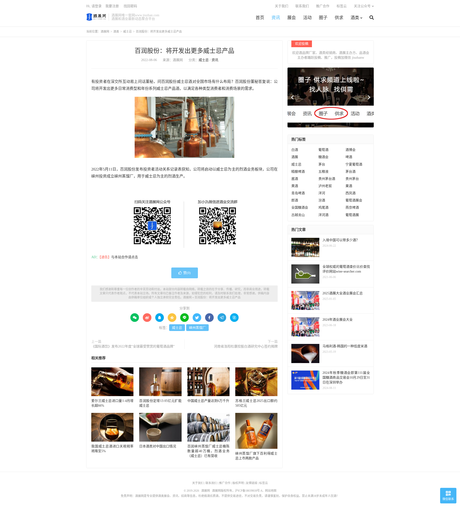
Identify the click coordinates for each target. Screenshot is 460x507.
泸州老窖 (325, 186)
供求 (339, 17)
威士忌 (127, 31)
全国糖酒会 (299, 207)
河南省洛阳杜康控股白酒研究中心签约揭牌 (246, 346)
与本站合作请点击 (124, 257)
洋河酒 (323, 215)
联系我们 (302, 6)
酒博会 (350, 150)
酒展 (294, 157)
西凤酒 (350, 193)
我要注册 (112, 6)
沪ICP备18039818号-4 (248, 490)
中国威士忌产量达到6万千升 (208, 401)
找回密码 (130, 6)
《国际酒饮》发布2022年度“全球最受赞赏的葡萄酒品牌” (133, 346)
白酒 (294, 150)
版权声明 (238, 483)
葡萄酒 (323, 150)
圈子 (323, 17)
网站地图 (270, 490)
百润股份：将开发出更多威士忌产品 (184, 50)
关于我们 (281, 6)
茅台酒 (350, 171)
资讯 (275, 17)
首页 (260, 17)
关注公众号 (362, 6)
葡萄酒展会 (353, 200)
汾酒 (321, 200)
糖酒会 (323, 157)
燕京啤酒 (352, 207)
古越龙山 (298, 215)
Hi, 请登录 (94, 6)
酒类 (355, 17)
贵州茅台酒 (326, 179)
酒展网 (96, 17)
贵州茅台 (352, 179)
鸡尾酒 (323, 207)
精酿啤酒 (298, 171)
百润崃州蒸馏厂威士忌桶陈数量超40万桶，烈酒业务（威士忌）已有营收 (208, 451)
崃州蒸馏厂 (197, 328)
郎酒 (294, 200)
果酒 (348, 186)
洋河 (321, 193)
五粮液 (323, 171)
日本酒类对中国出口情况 (157, 446)
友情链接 (251, 483)
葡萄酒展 (352, 215)
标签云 (342, 6)
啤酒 (348, 157)
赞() (187, 273)
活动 (307, 17)
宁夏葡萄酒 (353, 164)
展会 (291, 17)
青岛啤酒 (298, 193)
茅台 (321, 164)
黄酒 (294, 186)
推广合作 (322, 6)
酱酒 (294, 179)
